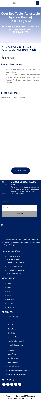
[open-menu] (37, 3)
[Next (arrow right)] (37, 201)
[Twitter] (8, 384)
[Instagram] (12, 384)
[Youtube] (19, 384)
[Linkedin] (15, 384)
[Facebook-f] (4, 384)
